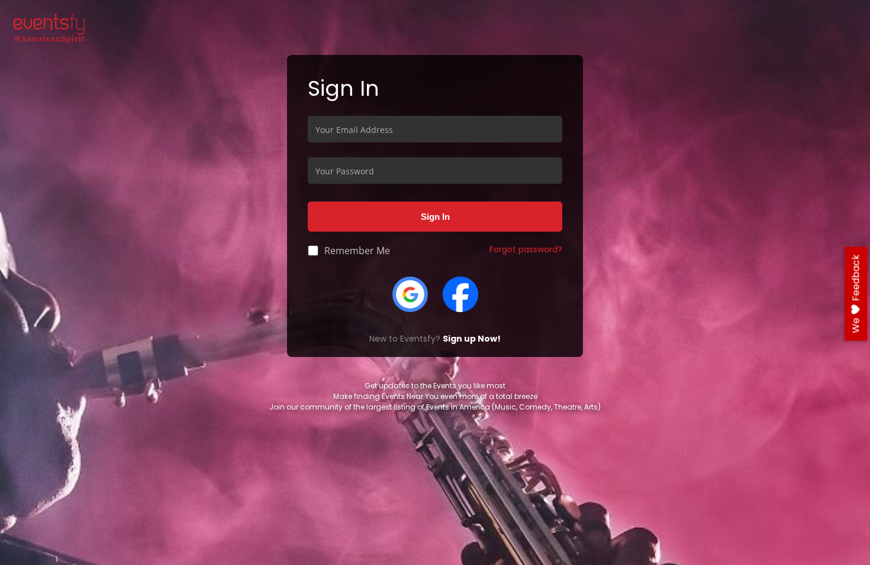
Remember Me (357, 250)
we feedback (856, 294)
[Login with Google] (410, 294)
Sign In (435, 216)
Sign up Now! (472, 339)
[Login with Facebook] (460, 294)
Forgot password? (525, 249)
